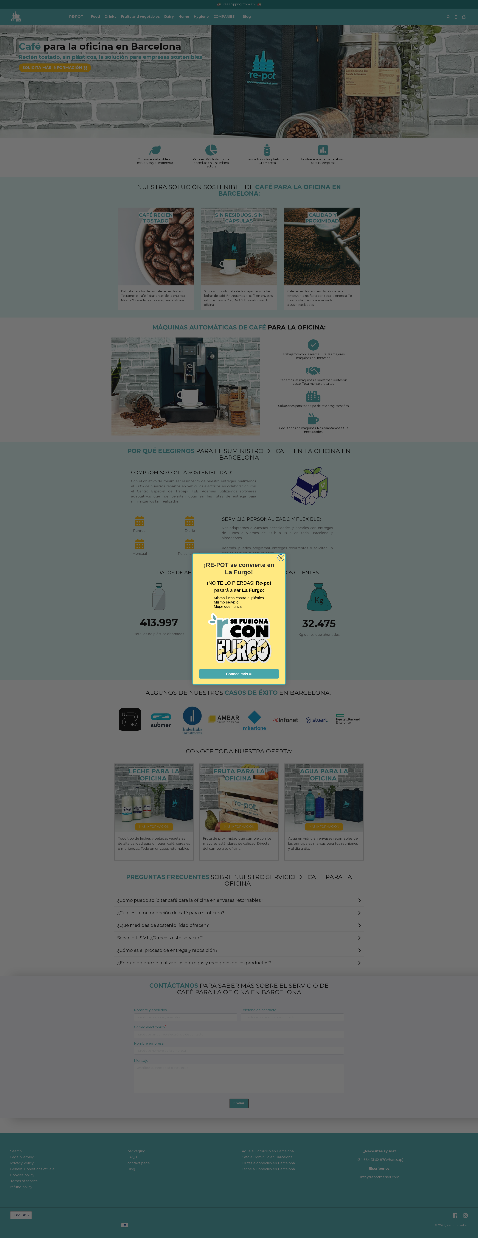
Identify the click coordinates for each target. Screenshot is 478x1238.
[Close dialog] (281, 557)
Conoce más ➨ (239, 674)
